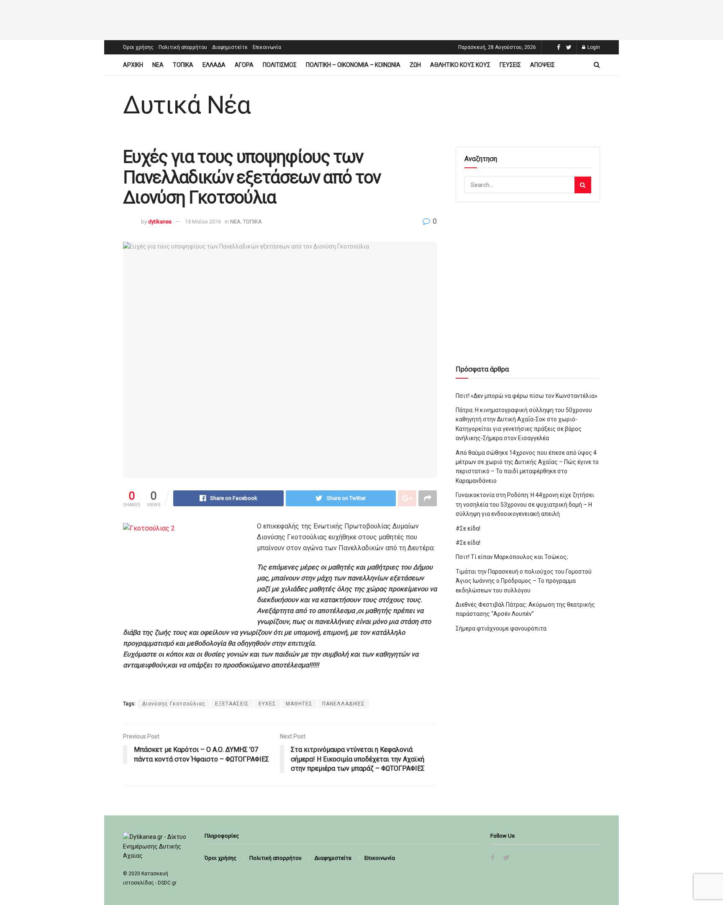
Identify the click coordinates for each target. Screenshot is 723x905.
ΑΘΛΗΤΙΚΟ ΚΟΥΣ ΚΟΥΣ (460, 65)
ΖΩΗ (415, 65)
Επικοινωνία (267, 47)
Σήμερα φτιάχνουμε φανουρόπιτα (501, 628)
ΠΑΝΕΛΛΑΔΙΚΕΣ (343, 704)
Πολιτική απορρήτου (183, 47)
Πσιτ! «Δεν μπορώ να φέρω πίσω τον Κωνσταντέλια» (526, 395)
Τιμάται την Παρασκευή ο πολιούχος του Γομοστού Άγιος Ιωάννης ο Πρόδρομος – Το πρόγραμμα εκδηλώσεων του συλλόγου (524, 581)
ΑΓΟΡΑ (244, 65)
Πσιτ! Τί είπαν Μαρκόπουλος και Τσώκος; (512, 557)
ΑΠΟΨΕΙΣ (542, 65)
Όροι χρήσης (138, 47)
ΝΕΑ (158, 65)
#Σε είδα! (468, 528)
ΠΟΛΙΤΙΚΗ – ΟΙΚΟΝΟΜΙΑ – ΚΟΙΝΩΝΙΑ (353, 65)
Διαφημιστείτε (230, 47)
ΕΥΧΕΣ (267, 704)
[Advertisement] (361, 19)
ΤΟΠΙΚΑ (183, 65)
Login (593, 47)
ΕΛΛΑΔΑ (214, 65)
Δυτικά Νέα (187, 105)
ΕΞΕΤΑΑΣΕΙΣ (232, 704)
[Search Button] (582, 185)
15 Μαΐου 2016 (203, 221)
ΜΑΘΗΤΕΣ (299, 704)
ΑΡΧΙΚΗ (133, 65)
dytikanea (160, 221)
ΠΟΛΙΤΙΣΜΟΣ (280, 65)
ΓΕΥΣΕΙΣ (510, 65)
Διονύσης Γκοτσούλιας (173, 704)
